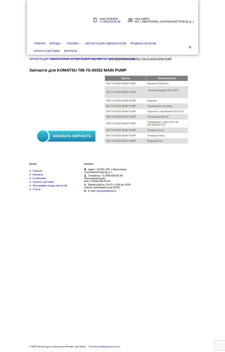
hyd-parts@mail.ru (106, 191)
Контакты (70, 51)
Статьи (37, 189)
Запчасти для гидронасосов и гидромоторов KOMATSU (68, 59)
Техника (73, 43)
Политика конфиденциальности (104, 346)
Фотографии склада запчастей (50, 185)
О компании (39, 178)
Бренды (55, 43)
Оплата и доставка (47, 51)
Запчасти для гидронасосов (105, 43)
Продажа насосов (143, 43)
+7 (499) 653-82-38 (109, 21)
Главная (39, 43)
